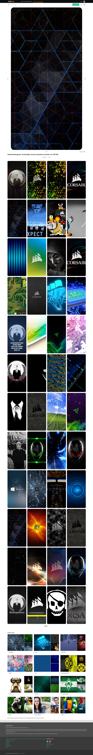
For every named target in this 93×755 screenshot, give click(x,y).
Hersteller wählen (48, 743)
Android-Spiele (8, 741)
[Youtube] (50, 742)
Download (76, 4)
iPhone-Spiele (8, 742)
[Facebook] (47, 742)
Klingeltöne (7, 743)
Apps (6, 747)
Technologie (44, 157)
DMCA (24, 753)
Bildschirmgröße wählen (49, 744)
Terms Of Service (20, 753)
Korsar (49, 157)
